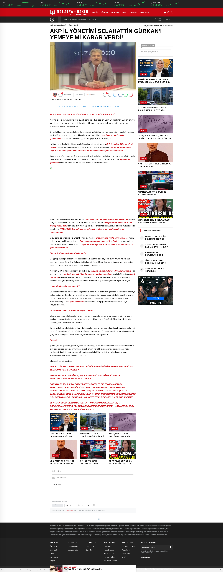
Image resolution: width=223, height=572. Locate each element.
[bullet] (82, 505)
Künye (52, 553)
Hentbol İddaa (73, 546)
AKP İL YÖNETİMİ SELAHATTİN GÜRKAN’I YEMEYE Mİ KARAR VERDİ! (88, 107)
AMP (124, 557)
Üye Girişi (53, 546)
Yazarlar (115, 12)
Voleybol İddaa (73, 550)
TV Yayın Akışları (110, 561)
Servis (95, 12)
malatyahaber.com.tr (58, 25)
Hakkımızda (54, 557)
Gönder (58, 505)
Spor (124, 12)
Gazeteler (144, 12)
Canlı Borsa (90, 546)
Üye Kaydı (53, 550)
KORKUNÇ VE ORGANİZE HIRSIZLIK (83, 19)
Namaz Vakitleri (109, 557)
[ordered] (79, 505)
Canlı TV (89, 550)
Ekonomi (133, 12)
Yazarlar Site (126, 550)
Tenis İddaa (126, 553)
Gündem (104, 12)
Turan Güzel (73, 25)
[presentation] (56, 19)
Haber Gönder (109, 553)
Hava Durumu (109, 550)
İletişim (52, 561)
